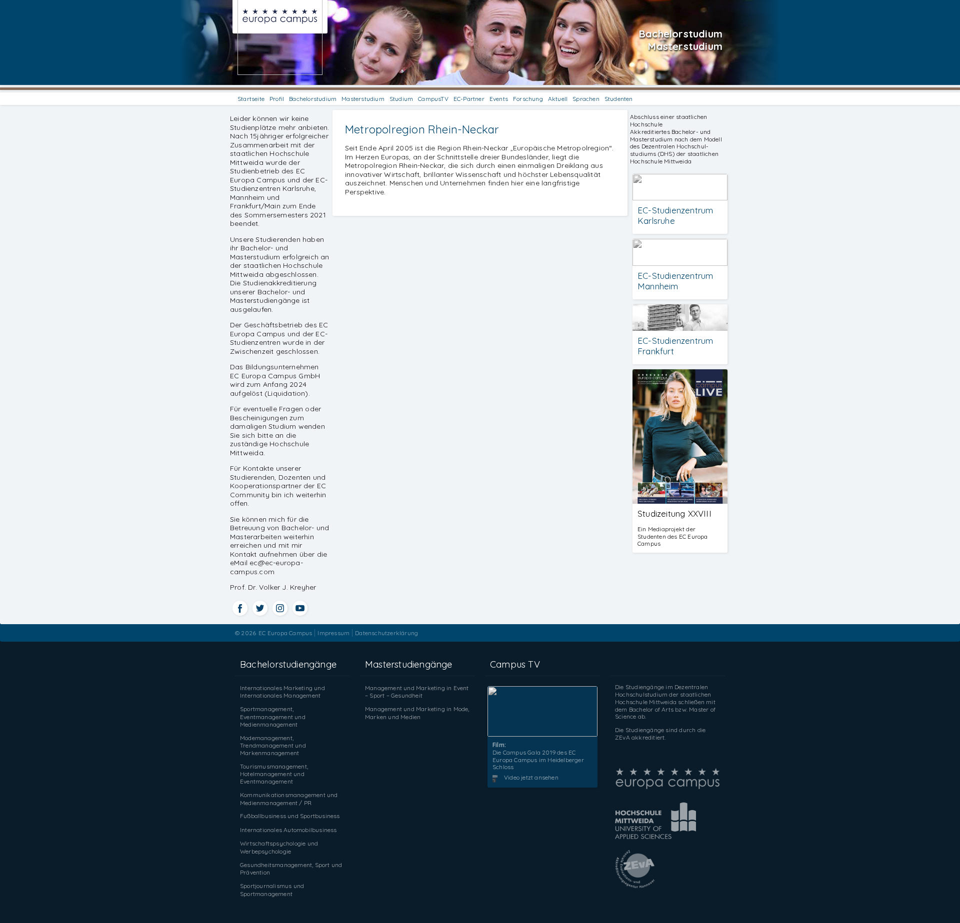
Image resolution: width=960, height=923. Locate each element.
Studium (401, 98)
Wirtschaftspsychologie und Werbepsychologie (279, 847)
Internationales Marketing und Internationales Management (282, 692)
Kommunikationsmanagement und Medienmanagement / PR (289, 799)
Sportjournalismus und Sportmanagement (272, 890)
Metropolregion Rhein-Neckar (422, 129)
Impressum (334, 633)
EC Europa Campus (285, 633)
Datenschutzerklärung (386, 633)
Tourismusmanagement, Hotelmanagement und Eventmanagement (274, 774)
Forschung (528, 98)
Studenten (618, 98)
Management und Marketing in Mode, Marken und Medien (417, 713)
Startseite (251, 98)
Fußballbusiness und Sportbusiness (290, 816)
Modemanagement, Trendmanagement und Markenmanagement (273, 745)
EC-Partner (469, 98)
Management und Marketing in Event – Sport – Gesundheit (417, 692)
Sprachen (586, 98)
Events (499, 98)
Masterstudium (363, 98)
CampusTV (433, 98)
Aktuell (558, 98)
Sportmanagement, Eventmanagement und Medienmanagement (273, 716)
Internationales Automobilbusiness (288, 830)
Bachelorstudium (312, 98)
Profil (277, 98)
